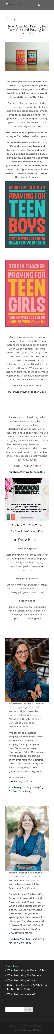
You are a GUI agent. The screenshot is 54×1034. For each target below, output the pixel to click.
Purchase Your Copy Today (27, 525)
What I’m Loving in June (21, 980)
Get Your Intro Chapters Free (27, 531)
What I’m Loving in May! (21, 994)
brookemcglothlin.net (21, 781)
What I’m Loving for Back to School (27, 970)
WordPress (34, 1030)
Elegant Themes (33, 1026)
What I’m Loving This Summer (24, 975)
